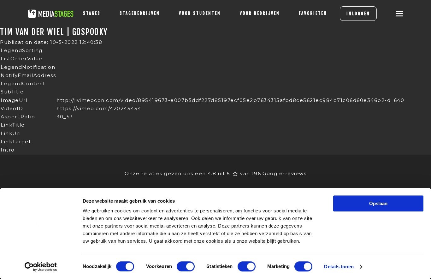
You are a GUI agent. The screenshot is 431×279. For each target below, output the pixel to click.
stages (92, 13)
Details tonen (338, 266)
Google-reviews (284, 173)
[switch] (186, 266)
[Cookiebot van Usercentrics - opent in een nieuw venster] (40, 266)
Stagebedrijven (140, 13)
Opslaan (378, 203)
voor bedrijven (260, 13)
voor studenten (200, 13)
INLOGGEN (358, 13)
